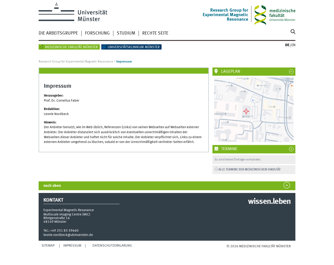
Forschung (97, 33)
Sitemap (48, 246)
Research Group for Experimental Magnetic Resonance (76, 61)
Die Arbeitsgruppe (58, 33)
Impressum (72, 246)
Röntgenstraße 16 (56, 218)
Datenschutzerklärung (112, 246)
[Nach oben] (231, 251)
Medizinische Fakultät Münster (71, 47)
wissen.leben (269, 202)
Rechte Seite (155, 33)
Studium (126, 33)
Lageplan (230, 72)
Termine (228, 149)
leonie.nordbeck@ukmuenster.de (68, 235)
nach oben (52, 186)
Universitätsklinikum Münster (134, 47)
